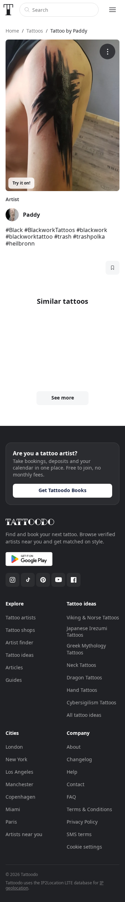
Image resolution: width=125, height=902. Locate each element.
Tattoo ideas (20, 655)
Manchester (19, 784)
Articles (14, 667)
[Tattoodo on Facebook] (74, 580)
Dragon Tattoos (84, 677)
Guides (14, 680)
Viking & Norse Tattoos (93, 617)
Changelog (79, 759)
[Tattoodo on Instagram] (12, 580)
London (14, 747)
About (74, 747)
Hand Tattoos (82, 690)
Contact (75, 784)
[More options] (107, 51)
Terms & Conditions (89, 809)
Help (72, 771)
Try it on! (21, 183)
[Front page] (8, 9)
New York (16, 759)
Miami (13, 809)
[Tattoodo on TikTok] (28, 580)
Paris (11, 821)
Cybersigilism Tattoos (91, 702)
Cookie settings (84, 846)
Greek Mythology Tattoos (86, 649)
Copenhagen (20, 796)
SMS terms (79, 834)
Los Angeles (19, 771)
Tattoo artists (21, 617)
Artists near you (24, 834)
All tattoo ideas (84, 715)
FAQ (71, 796)
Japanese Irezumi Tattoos (87, 631)
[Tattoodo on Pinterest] (43, 580)
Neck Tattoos (81, 665)
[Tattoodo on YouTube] (58, 580)
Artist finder (19, 642)
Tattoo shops (20, 630)
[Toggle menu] (112, 9)
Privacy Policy (82, 821)
